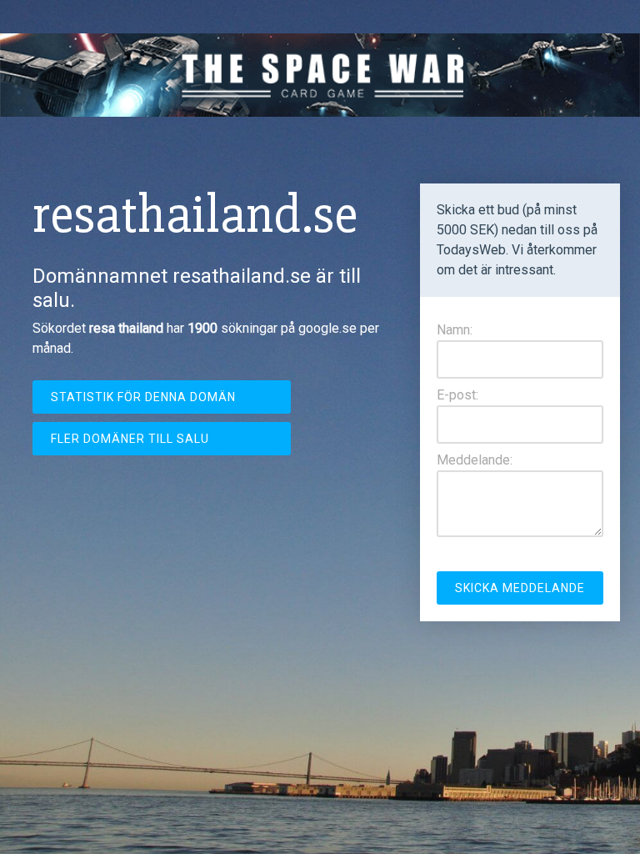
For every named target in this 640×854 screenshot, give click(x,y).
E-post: (457, 395)
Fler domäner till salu (130, 438)
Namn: (454, 330)
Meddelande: (474, 460)
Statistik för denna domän (143, 397)
